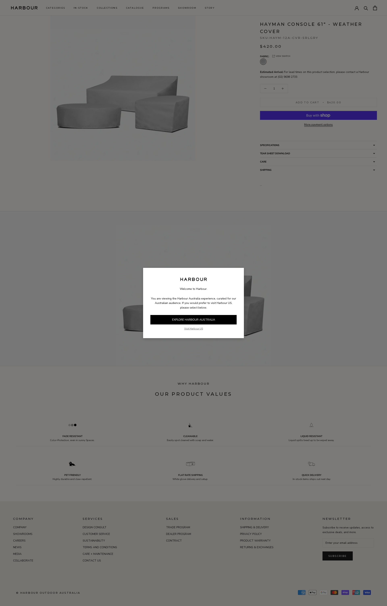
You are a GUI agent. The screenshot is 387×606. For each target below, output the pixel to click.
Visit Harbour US (193, 328)
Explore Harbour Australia (193, 320)
